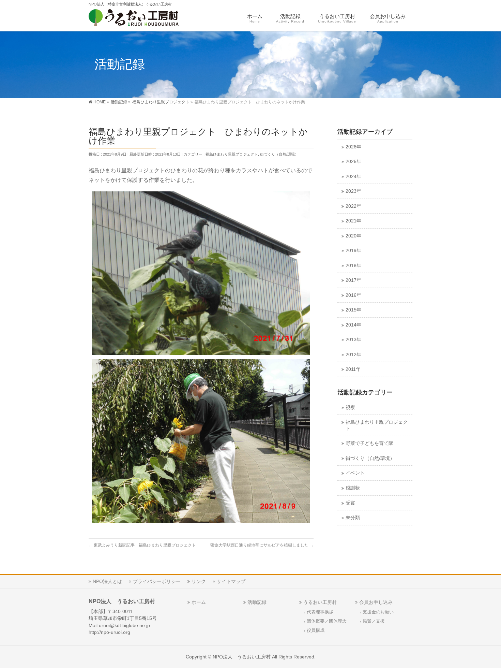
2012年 (353, 354)
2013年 (353, 339)
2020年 (353, 235)
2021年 (353, 220)
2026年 (353, 146)
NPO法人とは (107, 581)
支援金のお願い (378, 612)
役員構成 (315, 630)
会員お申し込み (376, 602)
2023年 (353, 191)
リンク (199, 581)
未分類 (353, 517)
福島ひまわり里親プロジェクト (232, 154)
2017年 (353, 280)
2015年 (353, 310)
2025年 (353, 161)
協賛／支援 (374, 621)
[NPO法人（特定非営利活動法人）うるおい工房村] (144, 19)
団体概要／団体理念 (327, 621)
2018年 (353, 265)
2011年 (353, 369)
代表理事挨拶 (320, 612)
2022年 (353, 206)
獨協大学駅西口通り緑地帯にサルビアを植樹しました (262, 545)
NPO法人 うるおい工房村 (242, 656)
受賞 (350, 503)
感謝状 (353, 488)
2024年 (353, 176)
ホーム (199, 602)
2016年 (353, 295)
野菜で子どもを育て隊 (369, 443)
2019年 (353, 250)
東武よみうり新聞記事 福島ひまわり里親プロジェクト (142, 545)
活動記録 (257, 602)
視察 (350, 407)
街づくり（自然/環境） (279, 154)
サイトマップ (231, 581)
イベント (355, 473)
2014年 (353, 325)
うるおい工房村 (320, 602)
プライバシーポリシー (157, 581)
